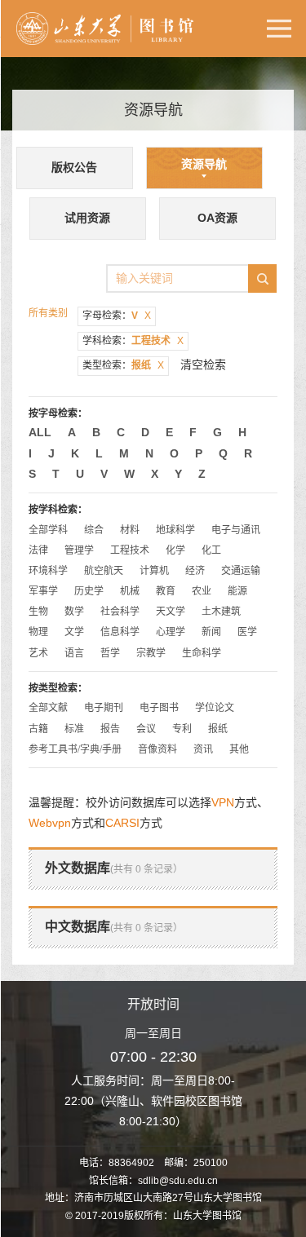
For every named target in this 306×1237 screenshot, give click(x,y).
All (40, 432)
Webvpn (50, 822)
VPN (222, 802)
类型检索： (123, 365)
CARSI (122, 822)
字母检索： (116, 315)
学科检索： (133, 341)
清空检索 (203, 364)
